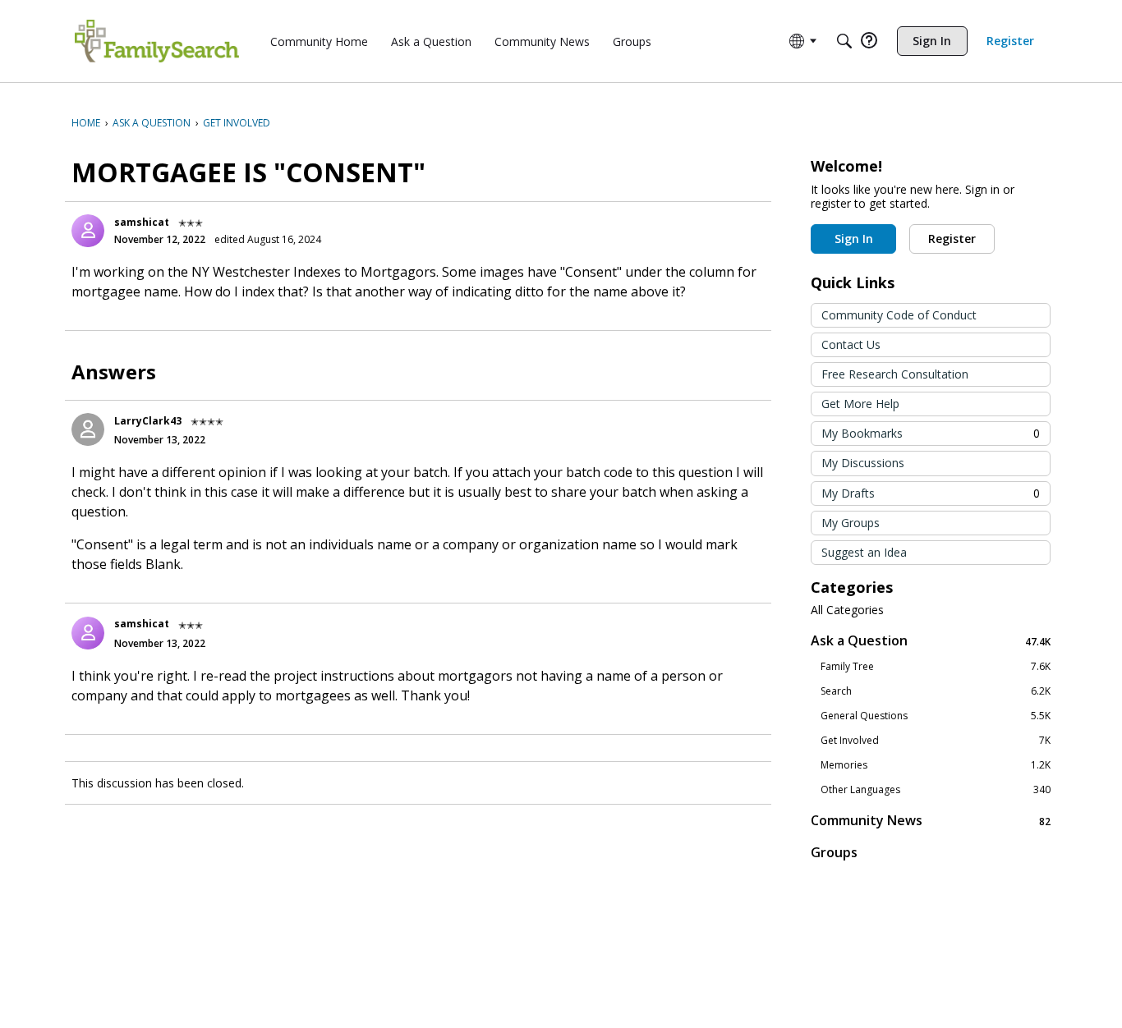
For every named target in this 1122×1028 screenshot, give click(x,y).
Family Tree (936, 666)
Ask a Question (931, 640)
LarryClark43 (148, 421)
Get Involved (936, 740)
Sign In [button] (854, 238)
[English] (157, 41)
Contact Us (851, 344)
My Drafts (930, 493)
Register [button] (952, 238)
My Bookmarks (930, 433)
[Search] (844, 41)
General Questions (936, 716)
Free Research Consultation (894, 374)
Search (936, 691)
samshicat (141, 222)
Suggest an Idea (864, 552)
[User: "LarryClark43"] (87, 429)
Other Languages (936, 789)
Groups (834, 852)
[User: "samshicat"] (87, 230)
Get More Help (860, 403)
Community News (931, 820)
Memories (936, 765)
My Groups (850, 522)
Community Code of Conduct (899, 315)
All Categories (847, 610)
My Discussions (862, 462)
